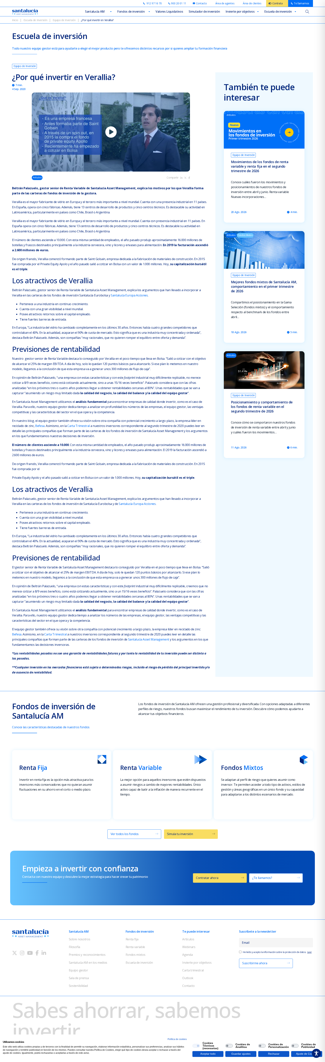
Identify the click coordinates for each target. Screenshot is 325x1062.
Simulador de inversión (204, 11)
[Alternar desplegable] (111, 12)
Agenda (187, 955)
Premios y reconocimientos (87, 955)
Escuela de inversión (278, 11)
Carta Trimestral (78, 426)
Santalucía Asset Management (149, 639)
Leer (309, 952)
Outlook (187, 978)
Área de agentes (225, 3)
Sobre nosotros (79, 939)
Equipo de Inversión (64, 20)
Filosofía (74, 947)
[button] (111, 132)
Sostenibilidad (78, 986)
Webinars (188, 947)
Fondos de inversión (131, 11)
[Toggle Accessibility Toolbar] (316, 1053)
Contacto (188, 986)
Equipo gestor (78, 970)
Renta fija (132, 939)
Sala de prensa (79, 978)
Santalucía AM (95, 11)
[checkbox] (196, 1046)
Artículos (188, 939)
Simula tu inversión (180, 834)
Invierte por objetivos (240, 11)
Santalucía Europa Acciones (129, 295)
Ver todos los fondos (125, 834)
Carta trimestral (193, 970)
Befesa (40, 426)
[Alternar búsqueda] (307, 11)
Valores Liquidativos (169, 11)
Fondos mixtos (135, 955)
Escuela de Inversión (35, 20)
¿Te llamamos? (262, 878)
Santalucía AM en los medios (88, 962)
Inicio (15, 20)
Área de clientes (252, 3)
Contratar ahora (207, 878)
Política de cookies (177, 1039)
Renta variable (135, 947)
